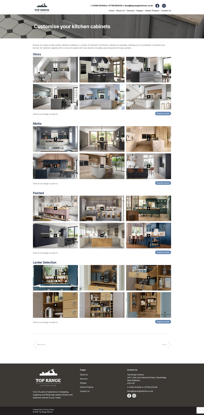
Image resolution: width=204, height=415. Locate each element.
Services (83, 379)
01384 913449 (99, 6)
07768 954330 (115, 6)
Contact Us (85, 391)
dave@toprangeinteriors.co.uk (139, 6)
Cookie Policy (38, 409)
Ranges (83, 383)
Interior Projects (86, 387)
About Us (84, 375)
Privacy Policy (49, 409)
